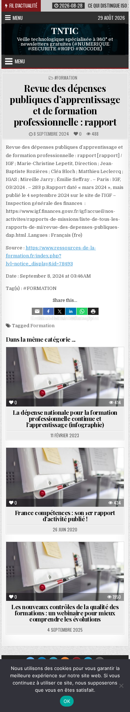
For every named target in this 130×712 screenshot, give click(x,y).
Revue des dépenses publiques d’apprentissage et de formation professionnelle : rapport (65, 105)
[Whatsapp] (82, 311)
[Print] (93, 311)
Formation (42, 325)
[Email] (37, 311)
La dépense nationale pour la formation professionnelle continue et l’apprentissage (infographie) (65, 418)
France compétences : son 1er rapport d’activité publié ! (65, 516)
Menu (18, 17)
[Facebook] (48, 311)
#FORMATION (66, 78)
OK (67, 701)
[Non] (121, 685)
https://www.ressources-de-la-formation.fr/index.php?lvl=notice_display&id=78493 (51, 255)
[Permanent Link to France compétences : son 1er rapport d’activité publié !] (65, 477)
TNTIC (64, 30)
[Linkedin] (70, 311)
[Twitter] (59, 311)
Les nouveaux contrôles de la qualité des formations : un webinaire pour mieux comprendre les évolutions (64, 613)
